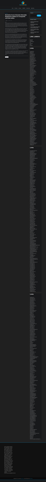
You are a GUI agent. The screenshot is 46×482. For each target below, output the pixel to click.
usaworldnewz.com (32, 299)
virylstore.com (32, 68)
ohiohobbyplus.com (32, 325)
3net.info (31, 341)
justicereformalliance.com (33, 323)
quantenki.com (32, 236)
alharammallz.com (32, 365)
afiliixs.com (31, 364)
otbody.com (31, 86)
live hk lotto (31, 39)
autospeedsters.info (32, 223)
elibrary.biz (31, 347)
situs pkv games (32, 41)
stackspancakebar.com (33, 122)
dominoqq (31, 43)
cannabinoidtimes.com (33, 188)
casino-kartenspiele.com (33, 83)
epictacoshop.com (32, 112)
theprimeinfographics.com (33, 250)
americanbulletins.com (33, 366)
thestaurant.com (32, 261)
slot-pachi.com (32, 184)
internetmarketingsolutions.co (34, 210)
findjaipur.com (32, 312)
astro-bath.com (32, 349)
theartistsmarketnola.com (33, 120)
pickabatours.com (32, 157)
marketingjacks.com (32, 137)
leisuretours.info (32, 201)
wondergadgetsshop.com (33, 339)
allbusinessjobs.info (32, 155)
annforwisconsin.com (32, 311)
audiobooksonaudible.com (33, 429)
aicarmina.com (32, 309)
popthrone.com (32, 164)
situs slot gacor (8, 453)
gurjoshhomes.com (32, 330)
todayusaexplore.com (32, 300)
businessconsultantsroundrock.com (34, 433)
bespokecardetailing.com (33, 345)
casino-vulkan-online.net (33, 130)
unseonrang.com (32, 207)
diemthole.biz (31, 93)
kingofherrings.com (32, 98)
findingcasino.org (32, 220)
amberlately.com (32, 307)
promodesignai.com (32, 423)
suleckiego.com (32, 144)
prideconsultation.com (33, 170)
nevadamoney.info (32, 116)
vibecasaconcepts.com (33, 234)
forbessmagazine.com (33, 384)
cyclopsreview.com (32, 372)
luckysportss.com (32, 278)
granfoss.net (31, 127)
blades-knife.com (32, 217)
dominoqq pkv (11, 467)
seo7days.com (32, 102)
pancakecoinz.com (32, 168)
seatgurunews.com (32, 340)
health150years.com (32, 70)
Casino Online (28, 8)
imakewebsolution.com (33, 166)
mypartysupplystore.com (33, 310)
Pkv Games (16, 8)
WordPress (22, 478)
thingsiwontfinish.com (33, 291)
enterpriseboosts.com (33, 82)
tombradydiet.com (32, 331)
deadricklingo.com (32, 226)
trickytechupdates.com (33, 139)
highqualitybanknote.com (33, 390)
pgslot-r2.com (31, 406)
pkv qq (5, 446)
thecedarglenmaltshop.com (33, 150)
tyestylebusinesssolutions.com (34, 259)
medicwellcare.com (32, 238)
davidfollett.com (32, 315)
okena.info (31, 343)
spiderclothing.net (32, 338)
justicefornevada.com (32, 200)
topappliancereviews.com (33, 138)
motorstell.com (32, 69)
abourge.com (31, 363)
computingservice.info (33, 204)
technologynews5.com (33, 410)
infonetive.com (32, 111)
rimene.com (31, 117)
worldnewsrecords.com (33, 241)
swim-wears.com (32, 62)
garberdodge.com (32, 61)
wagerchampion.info (32, 224)
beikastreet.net (32, 52)
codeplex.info (31, 342)
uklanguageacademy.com (33, 153)
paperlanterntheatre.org (33, 360)
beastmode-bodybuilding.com (34, 158)
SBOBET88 (23, 8)
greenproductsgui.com (33, 189)
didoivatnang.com (32, 374)
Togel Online (32, 8)
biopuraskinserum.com (33, 113)
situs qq (11, 454)
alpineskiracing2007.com (33, 129)
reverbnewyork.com (32, 317)
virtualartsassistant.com (33, 249)
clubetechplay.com (32, 268)
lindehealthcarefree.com (33, 154)
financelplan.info (32, 159)
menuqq (10, 465)
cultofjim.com (31, 313)
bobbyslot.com (32, 176)
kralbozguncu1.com (32, 396)
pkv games (31, 40)
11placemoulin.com (32, 177)
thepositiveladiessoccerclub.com (34, 356)
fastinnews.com (32, 272)
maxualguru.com (32, 182)
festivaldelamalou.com (33, 59)
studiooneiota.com (32, 219)
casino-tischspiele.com (33, 85)
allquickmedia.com (32, 95)
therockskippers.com (32, 126)
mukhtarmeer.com (32, 401)
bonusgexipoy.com (32, 266)
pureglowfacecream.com (33, 97)
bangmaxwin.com (32, 110)
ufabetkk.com (31, 94)
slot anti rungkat (8, 452)
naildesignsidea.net (32, 358)
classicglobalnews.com (33, 434)
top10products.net (32, 156)
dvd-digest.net (32, 119)
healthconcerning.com (33, 190)
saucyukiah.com (32, 51)
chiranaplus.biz (32, 121)
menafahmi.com (32, 400)
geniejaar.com (32, 175)
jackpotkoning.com (32, 275)
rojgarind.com (32, 191)
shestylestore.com (32, 290)
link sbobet (7, 450)
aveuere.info (31, 187)
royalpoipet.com (32, 260)
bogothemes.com (32, 326)
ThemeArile (31, 478)
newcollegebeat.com (32, 316)
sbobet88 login (10, 464)
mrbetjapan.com (32, 99)
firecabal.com (31, 383)
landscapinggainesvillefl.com (33, 397)
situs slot (8, 454)
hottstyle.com (31, 392)
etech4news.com (32, 379)
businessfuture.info (32, 160)
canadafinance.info (32, 115)
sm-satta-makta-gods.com (33, 415)
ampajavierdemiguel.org (33, 305)
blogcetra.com (32, 209)
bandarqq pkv (7, 447)
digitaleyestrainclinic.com (33, 133)
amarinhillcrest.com (32, 77)
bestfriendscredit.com (33, 346)
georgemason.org (32, 151)
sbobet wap (5, 464)
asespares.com (32, 367)
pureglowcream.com (32, 103)
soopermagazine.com (32, 417)
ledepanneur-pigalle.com (33, 118)
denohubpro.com (32, 216)
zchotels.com (31, 408)
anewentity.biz (32, 100)
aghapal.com (31, 350)
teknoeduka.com (32, 411)
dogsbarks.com (32, 375)
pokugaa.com (31, 285)
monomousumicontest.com (33, 225)
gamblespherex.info (32, 228)
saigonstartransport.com (33, 109)
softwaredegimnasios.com (33, 416)
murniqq (5, 466)
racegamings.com (32, 283)
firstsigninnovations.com (33, 60)
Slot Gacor (20, 8)
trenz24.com (31, 88)
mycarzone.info (32, 233)
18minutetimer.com (32, 193)
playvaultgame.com (32, 286)
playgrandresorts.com (33, 287)
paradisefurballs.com (32, 186)
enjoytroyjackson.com (33, 377)
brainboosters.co (32, 306)
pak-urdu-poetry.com (32, 208)
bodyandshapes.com (32, 432)
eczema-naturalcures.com (33, 348)
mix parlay (7, 463)
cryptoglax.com (32, 324)
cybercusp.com (32, 435)
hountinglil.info (32, 171)
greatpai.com (31, 359)
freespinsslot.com (32, 185)
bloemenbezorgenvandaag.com (34, 104)
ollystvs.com (31, 211)
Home (12, 8)
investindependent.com (33, 395)
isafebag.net (31, 80)
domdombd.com (32, 269)
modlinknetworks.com (33, 276)
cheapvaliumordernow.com (33, 251)
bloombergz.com (32, 81)
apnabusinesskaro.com (33, 143)
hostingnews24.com (32, 391)
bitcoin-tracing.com (32, 431)
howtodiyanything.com (33, 393)
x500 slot (8, 449)
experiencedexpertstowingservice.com (35, 245)
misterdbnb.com (32, 256)
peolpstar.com (32, 64)
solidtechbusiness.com (33, 243)
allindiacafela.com (32, 128)
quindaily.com (32, 425)
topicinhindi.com (32, 152)
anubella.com (31, 428)
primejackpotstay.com (33, 284)
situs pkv (11, 447)
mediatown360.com (32, 132)
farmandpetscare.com (33, 203)
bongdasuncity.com (32, 183)
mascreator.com (32, 399)
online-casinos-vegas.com (33, 135)
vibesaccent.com (32, 304)
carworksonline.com (32, 66)
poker (30, 44)
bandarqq (31, 45)
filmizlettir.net (31, 53)
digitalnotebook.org (32, 181)
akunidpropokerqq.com (33, 344)
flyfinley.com (31, 169)
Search (39, 15)
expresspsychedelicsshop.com (34, 380)
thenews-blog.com (32, 412)
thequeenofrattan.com (33, 215)
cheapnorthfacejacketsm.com (33, 329)
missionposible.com (32, 134)
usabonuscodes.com (32, 414)
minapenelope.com (32, 322)
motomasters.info (32, 232)
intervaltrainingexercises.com (33, 258)
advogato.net (31, 79)
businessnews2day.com (33, 240)
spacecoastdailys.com (32, 418)
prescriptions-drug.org (33, 71)
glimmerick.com (32, 314)
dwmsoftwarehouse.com (33, 376)
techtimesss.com (32, 67)
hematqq (8, 466)
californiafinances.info (33, 114)
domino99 (8, 446)
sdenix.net (31, 76)
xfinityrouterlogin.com (33, 136)
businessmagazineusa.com (33, 237)
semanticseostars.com (33, 194)
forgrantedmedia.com (33, 63)
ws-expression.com (32, 407)
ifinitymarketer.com (32, 274)
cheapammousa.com (32, 355)
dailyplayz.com (32, 270)
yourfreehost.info (32, 328)
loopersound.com (32, 321)
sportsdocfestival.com (33, 289)
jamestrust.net (32, 87)
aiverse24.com (32, 427)
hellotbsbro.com (32, 202)
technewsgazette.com (32, 96)
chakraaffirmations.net (33, 172)
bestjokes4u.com (32, 173)
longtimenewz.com (32, 277)
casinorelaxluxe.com (32, 267)
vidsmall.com (31, 239)
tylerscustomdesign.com (33, 65)
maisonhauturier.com (32, 398)
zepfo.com (31, 409)
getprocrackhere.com (32, 271)
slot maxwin (7, 451)
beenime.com (31, 252)
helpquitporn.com (32, 389)
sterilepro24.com (32, 242)
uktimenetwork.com (32, 298)
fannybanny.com (32, 273)
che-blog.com (31, 167)
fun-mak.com (31, 254)
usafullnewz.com (32, 297)
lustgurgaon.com (32, 174)
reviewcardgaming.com (33, 244)
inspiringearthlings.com (33, 394)
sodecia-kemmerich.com (33, 253)
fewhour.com (31, 192)
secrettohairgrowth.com (33, 105)
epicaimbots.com (32, 378)
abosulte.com (31, 426)
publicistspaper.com (32, 424)
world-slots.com (32, 165)
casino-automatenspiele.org (33, 84)
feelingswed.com (32, 382)
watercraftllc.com (32, 362)
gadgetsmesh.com (32, 199)
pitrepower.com (32, 131)
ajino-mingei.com (32, 327)
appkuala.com (32, 101)
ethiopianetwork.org (32, 198)
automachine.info (32, 222)
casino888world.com (32, 255)
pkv (30, 42)
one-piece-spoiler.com (33, 218)
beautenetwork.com (32, 430)
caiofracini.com (32, 205)
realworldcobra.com (32, 221)
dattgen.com (31, 373)
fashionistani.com (32, 381)
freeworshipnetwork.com (33, 361)
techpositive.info (32, 206)
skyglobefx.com (32, 227)
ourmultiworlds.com (32, 54)
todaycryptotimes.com (33, 413)
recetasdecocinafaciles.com (33, 357)
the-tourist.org (32, 78)
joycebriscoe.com (32, 308)
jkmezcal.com (31, 257)
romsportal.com (32, 288)
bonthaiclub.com (32, 332)
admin (6, 20)
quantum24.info (32, 235)
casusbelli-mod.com (32, 333)
